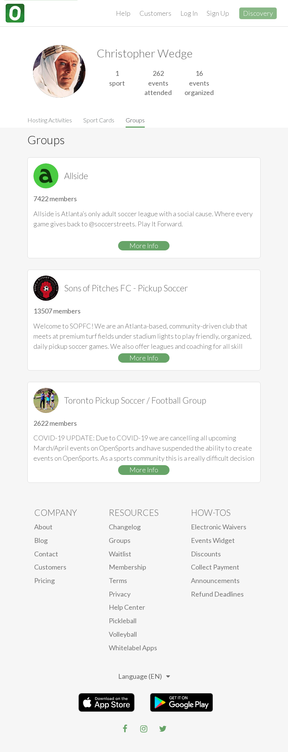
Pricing (44, 580)
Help (123, 13)
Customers (155, 13)
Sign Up (218, 13)
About (43, 527)
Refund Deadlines (217, 594)
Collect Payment (215, 567)
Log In (189, 13)
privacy (119, 594)
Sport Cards (98, 120)
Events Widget (213, 540)
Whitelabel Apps (133, 647)
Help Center (127, 607)
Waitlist (120, 554)
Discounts (206, 554)
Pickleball (122, 620)
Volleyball (123, 634)
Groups (135, 120)
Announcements (215, 580)
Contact (46, 554)
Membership (127, 567)
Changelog (125, 527)
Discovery (258, 13)
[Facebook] (125, 728)
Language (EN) (140, 676)
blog (41, 540)
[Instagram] (144, 728)
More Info (143, 245)
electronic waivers (218, 527)
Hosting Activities (49, 120)
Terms (118, 580)
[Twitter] (162, 728)
